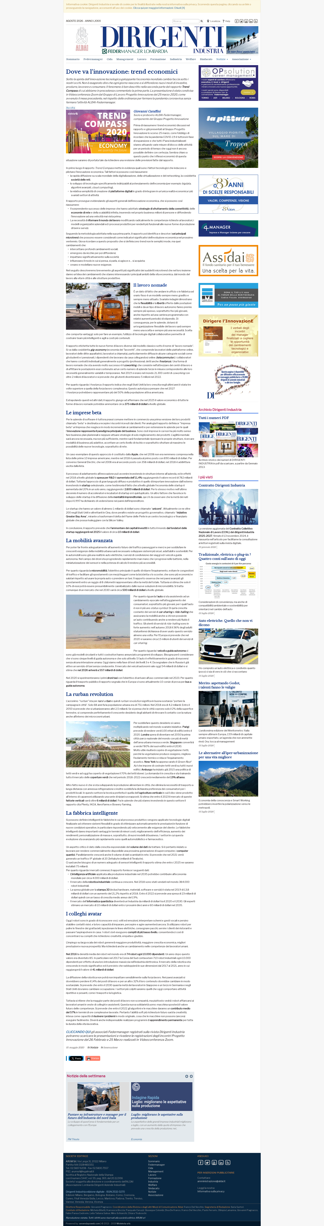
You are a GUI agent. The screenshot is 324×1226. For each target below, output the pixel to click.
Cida (109, 59)
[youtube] (246, 21)
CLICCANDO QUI (78, 1032)
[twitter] (241, 21)
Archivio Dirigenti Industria (219, 410)
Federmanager (93, 59)
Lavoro (141, 59)
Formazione (158, 59)
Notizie (221, 59)
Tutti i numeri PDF (214, 418)
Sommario (72, 59)
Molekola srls (123, 1223)
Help (227, 21)
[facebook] (236, 21)
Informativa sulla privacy (210, 1191)
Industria (176, 59)
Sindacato (206, 59)
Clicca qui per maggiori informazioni (153, 7)
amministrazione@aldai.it (211, 1181)
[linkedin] (251, 21)
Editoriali (135, 1139)
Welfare (191, 59)
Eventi (71, 1139)
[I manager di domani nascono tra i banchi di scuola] (162, 1096)
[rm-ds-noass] (242, 40)
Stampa (95, 1058)
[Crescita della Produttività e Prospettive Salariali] (98, 1096)
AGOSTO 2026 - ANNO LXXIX (83, 20)
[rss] (255, 21)
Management (124, 59)
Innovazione (110, 1047)
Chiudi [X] (179, 7)
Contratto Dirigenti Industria (222, 485)
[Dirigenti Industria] (162, 40)
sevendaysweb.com (89, 1223)
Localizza (215, 21)
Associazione (240, 59)
